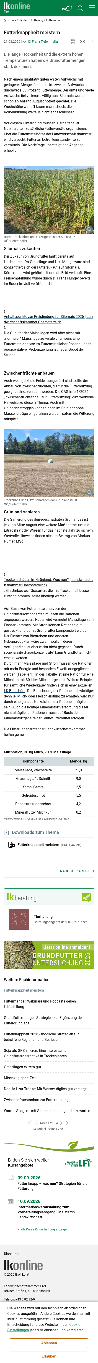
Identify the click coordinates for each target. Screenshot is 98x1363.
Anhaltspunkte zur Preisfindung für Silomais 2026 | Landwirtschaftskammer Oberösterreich (48, 319)
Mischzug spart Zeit (20, 1078)
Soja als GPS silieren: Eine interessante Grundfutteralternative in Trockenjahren (35, 1053)
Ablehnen (49, 1343)
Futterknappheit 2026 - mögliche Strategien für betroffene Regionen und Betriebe (41, 1037)
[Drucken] (73, 41)
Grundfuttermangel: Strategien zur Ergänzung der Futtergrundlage (43, 1020)
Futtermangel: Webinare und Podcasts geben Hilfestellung (40, 1004)
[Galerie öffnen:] (49, 200)
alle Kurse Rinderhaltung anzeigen (44, 1229)
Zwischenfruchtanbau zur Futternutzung (36, 1100)
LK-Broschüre (14, 691)
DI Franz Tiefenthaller (43, 41)
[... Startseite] (17, 8)
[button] (92, 7)
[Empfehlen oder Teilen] (91, 41)
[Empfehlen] (82, 41)
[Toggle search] (80, 8)
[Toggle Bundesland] (67, 8)
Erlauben (49, 1356)
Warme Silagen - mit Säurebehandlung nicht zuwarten (47, 1111)
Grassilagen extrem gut (22, 1067)
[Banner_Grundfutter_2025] (49, 955)
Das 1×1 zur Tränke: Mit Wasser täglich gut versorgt (45, 1089)
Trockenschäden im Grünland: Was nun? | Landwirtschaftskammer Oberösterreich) (48, 582)
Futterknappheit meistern (49, 845)
